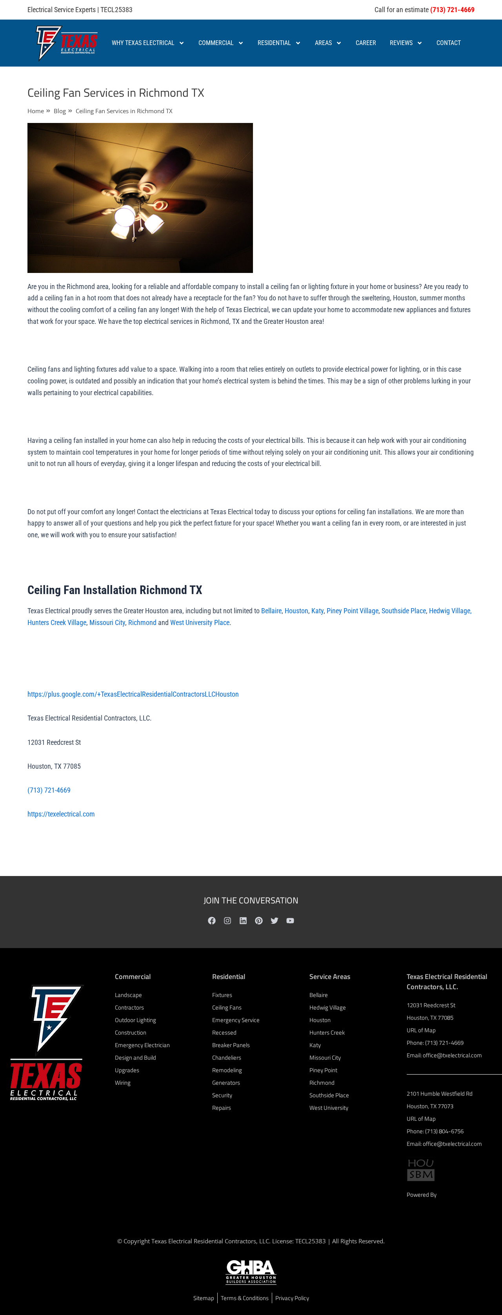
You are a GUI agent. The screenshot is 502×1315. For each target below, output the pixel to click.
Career (366, 43)
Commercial (216, 43)
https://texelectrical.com (61, 814)
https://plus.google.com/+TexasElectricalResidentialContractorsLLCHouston (133, 694)
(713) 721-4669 (49, 790)
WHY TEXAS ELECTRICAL (143, 43)
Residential (274, 43)
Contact (449, 43)
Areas (323, 43)
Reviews (401, 43)
